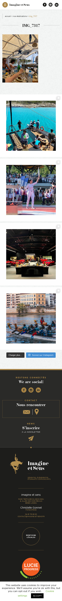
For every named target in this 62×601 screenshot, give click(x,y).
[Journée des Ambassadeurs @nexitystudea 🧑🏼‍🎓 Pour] (31, 318)
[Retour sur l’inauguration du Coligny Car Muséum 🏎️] (31, 254)
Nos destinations (20, 16)
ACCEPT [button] (37, 596)
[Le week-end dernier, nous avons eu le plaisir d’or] (31, 125)
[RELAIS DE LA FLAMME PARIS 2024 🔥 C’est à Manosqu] (31, 190)
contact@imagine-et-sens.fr (31, 516)
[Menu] (5, 5)
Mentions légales (31, 536)
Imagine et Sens (19, 6)
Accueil (8, 16)
